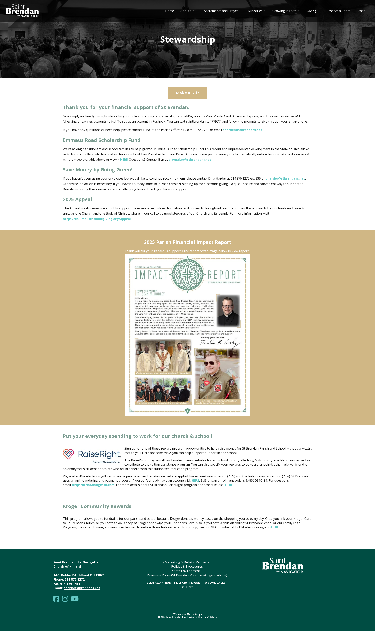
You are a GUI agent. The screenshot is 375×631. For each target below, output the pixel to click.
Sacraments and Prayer (221, 11)
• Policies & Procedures (186, 566)
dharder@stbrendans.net (285, 178)
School (361, 11)
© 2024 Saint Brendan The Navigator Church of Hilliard (187, 617)
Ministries (255, 11)
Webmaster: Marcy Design (187, 614)
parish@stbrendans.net (81, 588)
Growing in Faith (284, 11)
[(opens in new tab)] (187, 415)
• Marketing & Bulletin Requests (186, 562)
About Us (187, 11)
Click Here (186, 587)
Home (169, 11)
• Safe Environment (186, 571)
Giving (311, 11)
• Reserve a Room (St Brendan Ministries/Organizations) (186, 575)
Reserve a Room (338, 11)
